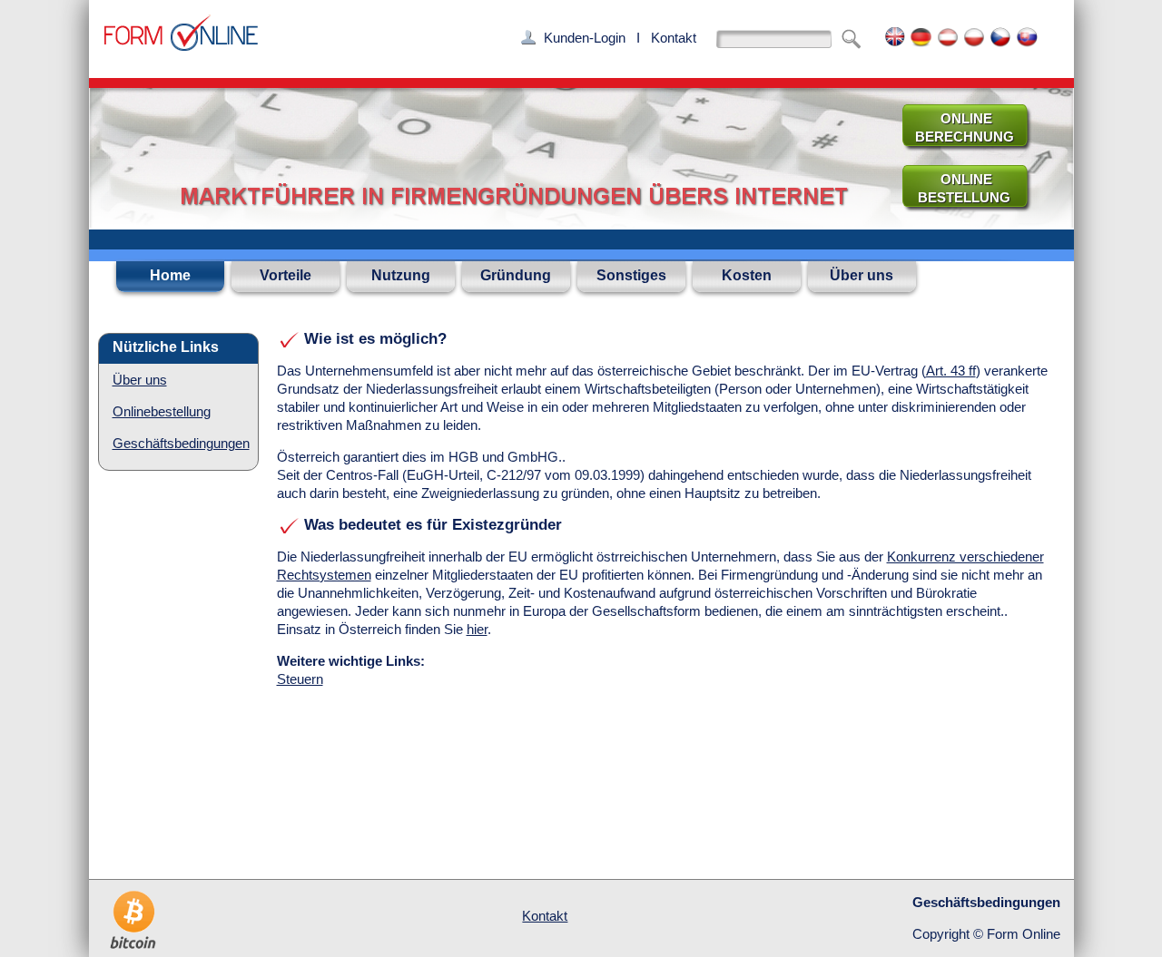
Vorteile (285, 275)
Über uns (861, 275)
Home (170, 275)
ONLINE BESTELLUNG (956, 188)
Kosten (747, 275)
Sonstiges (631, 275)
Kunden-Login (584, 37)
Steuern (300, 679)
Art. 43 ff (951, 370)
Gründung (515, 275)
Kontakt (673, 37)
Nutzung (400, 275)
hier (477, 629)
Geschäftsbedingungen (181, 443)
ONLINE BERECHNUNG (957, 127)
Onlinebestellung (162, 411)
